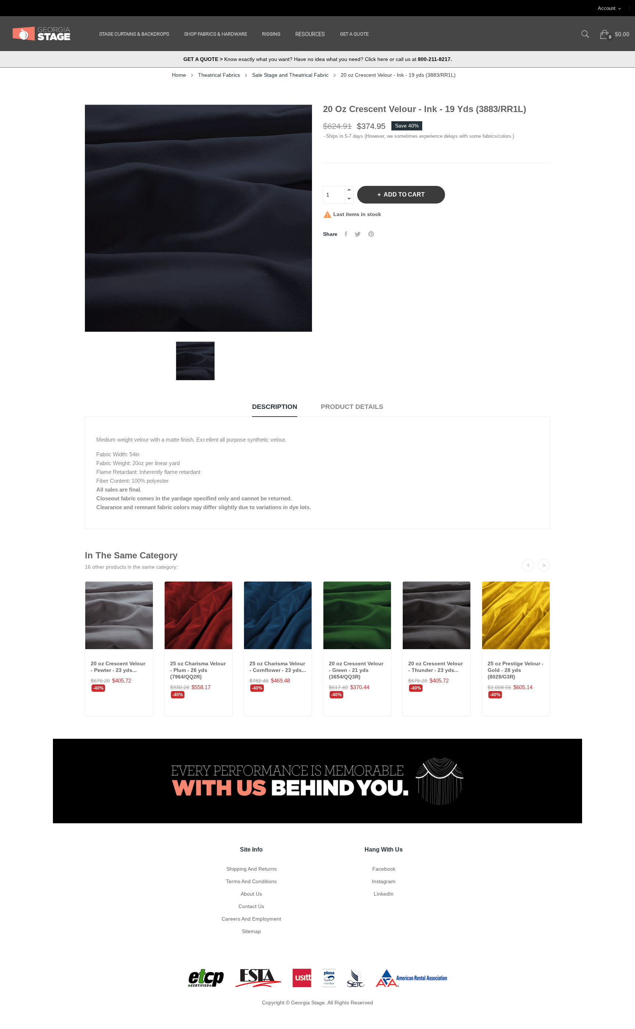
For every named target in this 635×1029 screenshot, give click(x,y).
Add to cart (404, 194)
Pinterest (371, 234)
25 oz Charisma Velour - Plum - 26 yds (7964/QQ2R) (198, 670)
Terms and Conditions (251, 881)
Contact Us (251, 906)
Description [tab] (274, 406)
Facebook (383, 869)
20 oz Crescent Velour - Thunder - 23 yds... (435, 667)
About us (251, 894)
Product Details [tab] (352, 406)
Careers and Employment (251, 919)
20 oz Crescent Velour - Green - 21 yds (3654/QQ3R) (356, 670)
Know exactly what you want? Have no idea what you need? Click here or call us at (317, 59)
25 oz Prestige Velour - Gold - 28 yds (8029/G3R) (515, 670)
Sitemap (251, 931)
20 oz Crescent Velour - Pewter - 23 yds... (118, 667)
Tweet (358, 234)
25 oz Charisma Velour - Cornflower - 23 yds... (278, 667)
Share (346, 234)
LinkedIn (384, 894)
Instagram (383, 881)
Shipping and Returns (251, 869)
